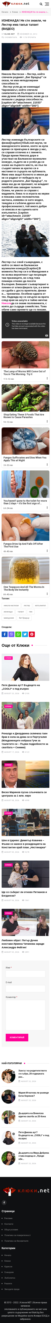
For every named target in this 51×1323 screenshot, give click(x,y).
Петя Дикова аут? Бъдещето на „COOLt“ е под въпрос (33, 1135)
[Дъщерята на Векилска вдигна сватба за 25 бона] (8, 1117)
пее (30, 612)
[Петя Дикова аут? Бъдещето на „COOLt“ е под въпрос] (25, 667)
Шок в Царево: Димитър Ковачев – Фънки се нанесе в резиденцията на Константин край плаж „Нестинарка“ (24, 844)
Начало (5, 12)
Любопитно (9, 1278)
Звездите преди (11, 1289)
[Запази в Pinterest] (32, 634)
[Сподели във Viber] (11, 634)
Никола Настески (11, 605)
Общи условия (11, 1230)
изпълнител (40, 605)
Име (9, 967)
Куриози (8, 1267)
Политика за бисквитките (16, 1241)
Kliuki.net (9, 34)
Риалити (8, 1284)
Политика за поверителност (17, 1235)
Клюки (15, 12)
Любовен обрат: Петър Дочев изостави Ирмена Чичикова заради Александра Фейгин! (23, 944)
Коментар (11, 997)
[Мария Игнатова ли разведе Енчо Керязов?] (8, 1097)
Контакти (8, 1224)
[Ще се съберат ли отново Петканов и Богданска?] (25, 874)
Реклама (8, 1218)
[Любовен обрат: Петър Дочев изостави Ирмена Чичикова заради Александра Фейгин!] (25, 922)
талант (21, 612)
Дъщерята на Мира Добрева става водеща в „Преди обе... (33, 1156)
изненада (8, 612)
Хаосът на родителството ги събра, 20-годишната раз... (32, 1073)
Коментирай (17, 1037)
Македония (9, 618)
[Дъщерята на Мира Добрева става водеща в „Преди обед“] (8, 1158)
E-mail (9, 982)
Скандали (9, 1272)
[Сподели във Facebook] (5, 634)
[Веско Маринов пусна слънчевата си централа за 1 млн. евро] (25, 774)
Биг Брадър (24, 618)
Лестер (27, 605)
